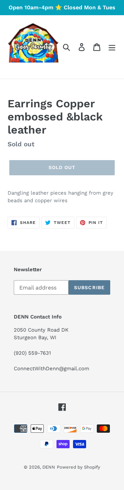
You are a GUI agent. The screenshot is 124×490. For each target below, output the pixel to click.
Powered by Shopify (78, 467)
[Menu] (112, 47)
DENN (48, 467)
